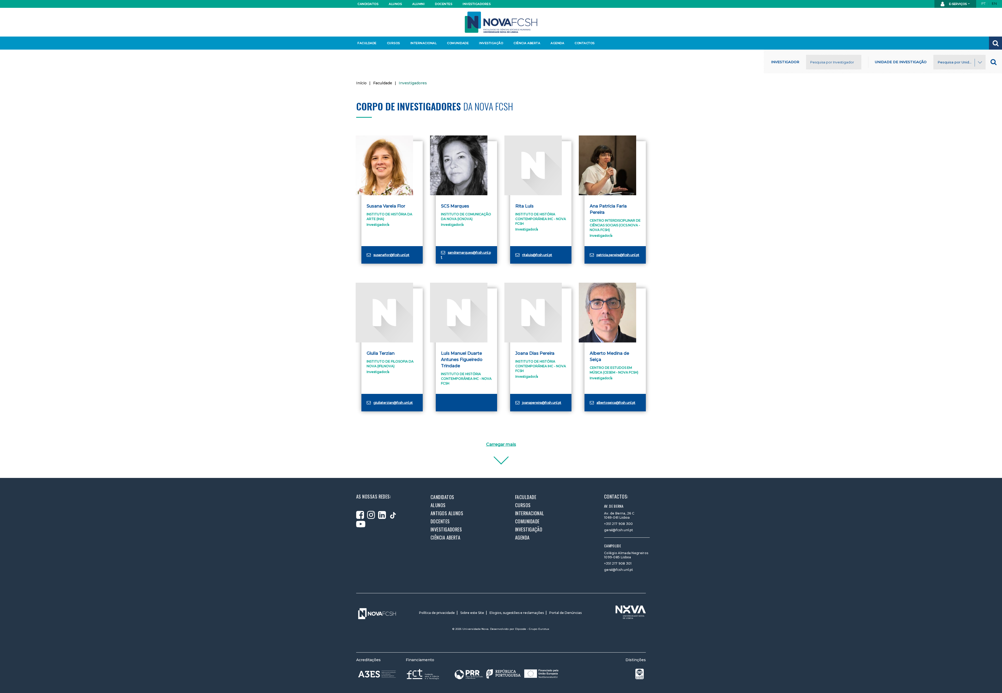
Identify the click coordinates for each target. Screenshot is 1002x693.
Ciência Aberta (527, 43)
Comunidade (458, 43)
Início (361, 83)
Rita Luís (524, 206)
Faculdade (367, 43)
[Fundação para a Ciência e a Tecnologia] (423, 673)
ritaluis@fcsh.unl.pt (537, 255)
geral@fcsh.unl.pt (618, 530)
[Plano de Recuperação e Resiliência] (506, 673)
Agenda (557, 43)
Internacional (423, 43)
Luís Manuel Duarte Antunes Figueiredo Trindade (461, 359)
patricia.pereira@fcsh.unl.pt (618, 255)
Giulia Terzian (381, 353)
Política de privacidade (437, 613)
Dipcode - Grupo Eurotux (532, 629)
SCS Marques (455, 206)
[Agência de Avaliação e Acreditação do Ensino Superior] (377, 674)
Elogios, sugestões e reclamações (517, 613)
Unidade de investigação (901, 62)
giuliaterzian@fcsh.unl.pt (393, 403)
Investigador (785, 62)
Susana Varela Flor (386, 206)
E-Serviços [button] (958, 4)
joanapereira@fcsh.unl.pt (541, 403)
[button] (995, 43)
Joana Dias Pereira (534, 353)
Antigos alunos (447, 513)
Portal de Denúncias (565, 613)
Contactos (585, 43)
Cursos (393, 43)
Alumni (418, 4)
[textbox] (959, 62)
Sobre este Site (472, 613)
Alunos (395, 4)
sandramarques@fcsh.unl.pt (466, 255)
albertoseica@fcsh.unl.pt (616, 403)
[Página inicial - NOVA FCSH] (501, 21)
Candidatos (367, 4)
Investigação (491, 43)
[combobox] (959, 62)
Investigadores (476, 4)
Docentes (443, 4)
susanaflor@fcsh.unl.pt (391, 255)
